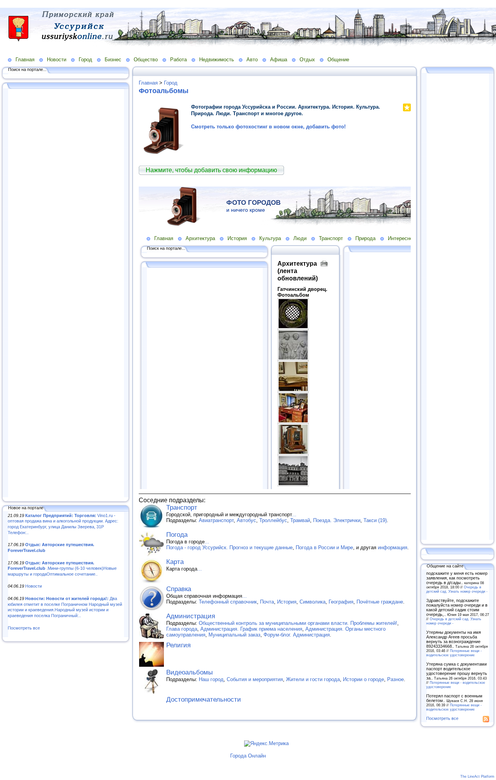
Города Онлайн (248, 756)
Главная (25, 59)
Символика (313, 602)
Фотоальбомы (163, 91)
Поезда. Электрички (336, 520)
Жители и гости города (313, 679)
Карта (175, 562)
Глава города (181, 629)
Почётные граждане (379, 602)
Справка (178, 589)
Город (85, 59)
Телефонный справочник (228, 602)
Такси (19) (375, 520)
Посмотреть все (24, 628)
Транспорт (181, 507)
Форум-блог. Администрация (297, 635)
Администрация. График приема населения (251, 629)
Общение (338, 59)
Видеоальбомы (189, 672)
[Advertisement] (66, 293)
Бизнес (113, 59)
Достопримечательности (203, 699)
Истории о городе (363, 679)
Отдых (307, 59)
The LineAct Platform (477, 776)
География (341, 602)
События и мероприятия (255, 679)
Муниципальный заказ (234, 635)
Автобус (246, 520)
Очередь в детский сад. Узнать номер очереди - (456, 589)
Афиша (278, 59)
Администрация (190, 616)
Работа (178, 59)
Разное (395, 679)
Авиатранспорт (216, 520)
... (294, 514)
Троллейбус (273, 520)
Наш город (211, 679)
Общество (146, 59)
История (286, 602)
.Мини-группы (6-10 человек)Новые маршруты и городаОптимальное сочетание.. (62, 568)
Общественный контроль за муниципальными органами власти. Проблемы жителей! (298, 623)
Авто (252, 59)
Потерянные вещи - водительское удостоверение (454, 653)
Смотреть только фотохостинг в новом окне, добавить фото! (268, 127)
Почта (267, 602)
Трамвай (300, 520)
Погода (177, 534)
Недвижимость (216, 59)
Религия (178, 645)
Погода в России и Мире (324, 547)
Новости (56, 59)
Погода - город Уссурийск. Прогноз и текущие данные (229, 547)
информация (392, 547)
